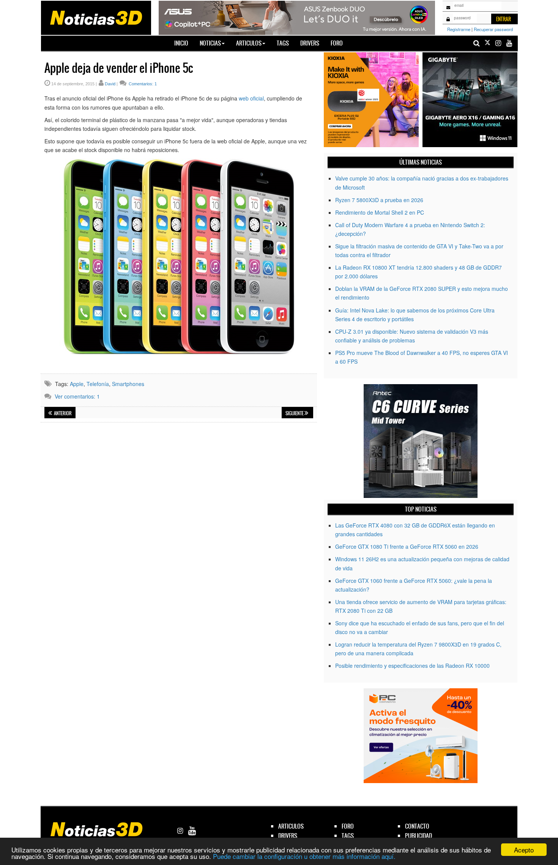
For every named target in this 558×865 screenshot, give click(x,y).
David (110, 84)
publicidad (418, 835)
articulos (291, 826)
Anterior (62, 413)
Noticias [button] (210, 43)
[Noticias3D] (95, 17)
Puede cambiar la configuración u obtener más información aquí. (304, 856)
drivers (287, 835)
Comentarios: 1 (142, 84)
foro (348, 826)
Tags (283, 43)
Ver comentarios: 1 (77, 396)
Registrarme (458, 29)
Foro (337, 43)
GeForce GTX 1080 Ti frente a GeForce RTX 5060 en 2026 (406, 546)
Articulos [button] (249, 43)
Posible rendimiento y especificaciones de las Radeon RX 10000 (412, 665)
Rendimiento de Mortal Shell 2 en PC (379, 212)
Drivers (309, 43)
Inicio (184, 42)
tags (348, 835)
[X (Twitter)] (487, 43)
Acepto (524, 849)
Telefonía (98, 384)
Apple (77, 384)
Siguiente (294, 413)
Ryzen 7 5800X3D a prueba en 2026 (379, 200)
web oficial (251, 98)
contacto (417, 826)
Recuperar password (493, 29)
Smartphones (128, 384)
